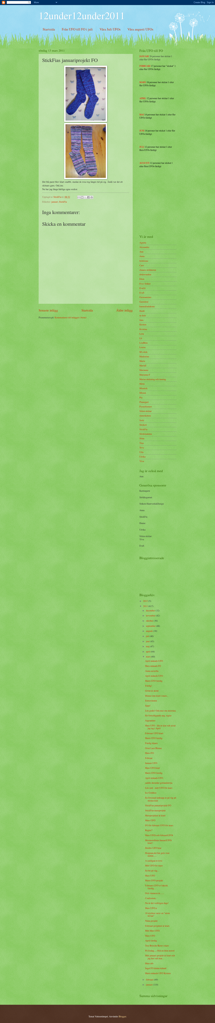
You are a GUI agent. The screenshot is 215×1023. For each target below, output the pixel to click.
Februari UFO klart (154, 733)
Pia (140, 397)
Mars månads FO (153, 665)
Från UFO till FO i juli (77, 29)
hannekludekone (147, 306)
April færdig (151, 940)
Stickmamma (145, 433)
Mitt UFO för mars (154, 865)
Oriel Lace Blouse (153, 748)
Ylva (141, 461)
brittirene (143, 260)
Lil (140, 338)
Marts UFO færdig (153, 680)
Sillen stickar (145, 411)
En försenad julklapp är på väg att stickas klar (160, 799)
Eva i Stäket (144, 283)
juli (148, 636)
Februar (149, 758)
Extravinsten (151, 700)
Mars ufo (149, 963)
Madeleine (144, 356)
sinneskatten (145, 415)
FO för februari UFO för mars (159, 825)
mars (148, 656)
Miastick (143, 388)
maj (148, 646)
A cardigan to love (153, 860)
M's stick (143, 352)
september (151, 625)
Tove (141, 447)
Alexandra (144, 247)
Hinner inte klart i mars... (156, 695)
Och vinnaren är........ (154, 893)
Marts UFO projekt (154, 880)
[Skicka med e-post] (79, 197)
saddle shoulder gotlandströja (158, 782)
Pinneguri (144, 402)
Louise (142, 347)
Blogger (122, 1016)
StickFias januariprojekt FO (158, 805)
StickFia (63, 201)
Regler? (148, 830)
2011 (145, 606)
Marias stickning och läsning (152, 379)
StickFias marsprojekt (155, 810)
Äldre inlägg (124, 310)
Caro (141, 265)
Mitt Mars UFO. (152, 930)
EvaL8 (142, 288)
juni (148, 641)
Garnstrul (143, 301)
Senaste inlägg (48, 310)
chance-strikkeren (147, 269)
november (151, 615)
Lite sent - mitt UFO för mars (158, 787)
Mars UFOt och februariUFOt (159, 835)
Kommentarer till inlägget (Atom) (71, 317)
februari (150, 979)
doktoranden (145, 274)
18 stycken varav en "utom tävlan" (157, 914)
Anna (141, 256)
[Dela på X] (85, 197)
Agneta (142, 242)
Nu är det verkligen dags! (157, 903)
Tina (141, 443)
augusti (149, 630)
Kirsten (142, 324)
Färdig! (148, 685)
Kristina (143, 329)
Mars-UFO (150, 820)
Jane (141, 320)
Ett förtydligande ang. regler (158, 715)
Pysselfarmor (145, 406)
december (151, 610)
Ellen (141, 278)
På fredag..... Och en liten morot (160, 950)
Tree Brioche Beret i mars (157, 945)
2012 (145, 601)
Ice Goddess (150, 792)
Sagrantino (150, 720)
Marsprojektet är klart (155, 815)
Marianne (143, 370)
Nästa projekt (151, 920)
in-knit (142, 315)
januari (54, 201)
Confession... (151, 898)
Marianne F (144, 374)
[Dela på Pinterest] (91, 197)
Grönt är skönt (152, 690)
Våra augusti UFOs (140, 29)
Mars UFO (150, 875)
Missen (142, 392)
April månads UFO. (154, 778)
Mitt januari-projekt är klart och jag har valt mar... (160, 957)
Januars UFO (151, 763)
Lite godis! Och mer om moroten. (160, 710)
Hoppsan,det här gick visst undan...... (157, 854)
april (148, 651)
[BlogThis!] (82, 197)
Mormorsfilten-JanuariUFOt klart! (158, 842)
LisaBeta (143, 342)
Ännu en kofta (151, 671)
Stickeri (143, 424)
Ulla (141, 452)
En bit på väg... (152, 870)
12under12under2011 (82, 15)
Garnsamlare (145, 297)
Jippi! (147, 705)
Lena (141, 333)
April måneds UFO (154, 675)
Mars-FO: (149, 753)
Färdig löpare (151, 743)
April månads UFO (154, 660)
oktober (150, 620)
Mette (142, 383)
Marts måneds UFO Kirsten (158, 973)
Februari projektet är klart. (157, 925)
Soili (141, 420)
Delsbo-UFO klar (153, 848)
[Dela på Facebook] (88, 197)
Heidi (142, 310)
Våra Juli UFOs (110, 29)
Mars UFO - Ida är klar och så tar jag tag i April (160, 727)
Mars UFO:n (151, 908)
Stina (141, 438)
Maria (142, 361)
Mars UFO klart (152, 767)
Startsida (49, 29)
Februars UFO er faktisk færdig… (156, 887)
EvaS (141, 292)
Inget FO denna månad (155, 968)
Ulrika (142, 456)
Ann (141, 251)
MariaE (142, 365)
